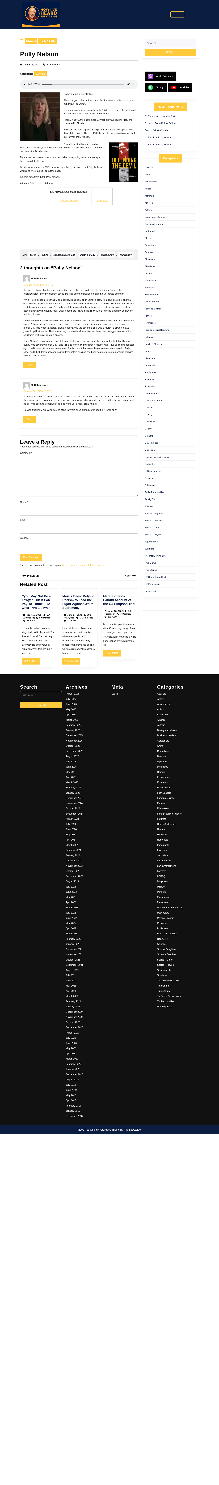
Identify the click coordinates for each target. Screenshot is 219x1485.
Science (149, 506)
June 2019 (71, 1090)
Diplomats (150, 259)
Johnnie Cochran (69, 200)
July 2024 (71, 824)
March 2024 (72, 845)
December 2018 (74, 1116)
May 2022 (71, 923)
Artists (148, 188)
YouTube (184, 87)
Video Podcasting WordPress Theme (98, 1129)
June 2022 (71, 918)
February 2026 (73, 725)
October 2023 (73, 871)
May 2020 (71, 1048)
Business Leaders (154, 224)
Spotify (159, 87)
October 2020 (73, 1022)
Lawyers (31, 40)
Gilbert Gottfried (161, 130)
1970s (33, 254)
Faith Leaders (152, 301)
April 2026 (71, 714)
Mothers (149, 435)
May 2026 (71, 709)
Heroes (148, 351)
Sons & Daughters (154, 513)
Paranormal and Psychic (157, 457)
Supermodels (151, 541)
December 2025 (74, 735)
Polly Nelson (164, 137)
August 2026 (72, 693)
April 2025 (71, 777)
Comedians (150, 245)
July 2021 (71, 975)
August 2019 (72, 1079)
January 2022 (73, 944)
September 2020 (74, 1027)
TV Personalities (153, 584)
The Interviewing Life (155, 555)
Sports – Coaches (154, 520)
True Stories (151, 570)
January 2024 (73, 855)
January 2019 (73, 1110)
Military (148, 428)
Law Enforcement (153, 400)
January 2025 (73, 792)
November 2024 (74, 803)
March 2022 (72, 933)
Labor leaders (152, 393)
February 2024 (73, 850)
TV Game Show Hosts (156, 577)
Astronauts (150, 195)
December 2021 (74, 949)
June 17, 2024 (115, 611)
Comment (26, 452)
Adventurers (151, 181)
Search (179, 14)
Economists (150, 280)
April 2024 (71, 839)
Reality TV (150, 499)
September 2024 (74, 813)
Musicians (150, 450)
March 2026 (72, 719)
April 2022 (71, 928)
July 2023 (71, 886)
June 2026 (71, 704)
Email (24, 520)
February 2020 (73, 1064)
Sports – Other (152, 527)
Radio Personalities (154, 492)
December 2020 (74, 1011)
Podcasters (150, 464)
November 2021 (74, 954)
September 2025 (74, 751)
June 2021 (71, 980)
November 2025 (74, 740)
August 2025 (72, 756)
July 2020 (71, 1037)
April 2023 (71, 902)
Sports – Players (153, 534)
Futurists (149, 337)
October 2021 (73, 959)
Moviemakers (151, 443)
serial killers (107, 254)
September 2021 (74, 964)
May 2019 (71, 1095)
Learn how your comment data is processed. (85, 565)
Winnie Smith (169, 116)
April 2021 (71, 991)
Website (24, 537)
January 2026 (73, 730)
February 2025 (73, 787)
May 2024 (71, 834)
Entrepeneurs (151, 294)
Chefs (148, 238)
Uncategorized (152, 591)
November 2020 (74, 1017)
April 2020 (71, 1053)
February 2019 (73, 1105)
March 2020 (72, 1058)
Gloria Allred (102, 200)
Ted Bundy (126, 254)
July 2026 (71, 699)
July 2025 (71, 761)
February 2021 (73, 1001)
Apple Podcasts (164, 76)
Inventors (149, 379)
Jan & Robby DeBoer (165, 123)
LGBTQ (148, 414)
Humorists (150, 365)
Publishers (150, 485)
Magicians (150, 421)
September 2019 (74, 1074)
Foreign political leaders (157, 330)
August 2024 (72, 818)
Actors (148, 174)
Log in (114, 693)
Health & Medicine (154, 344)
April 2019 (71, 1100)
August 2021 (72, 970)
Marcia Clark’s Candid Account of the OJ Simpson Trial (119, 600)
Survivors (149, 548)
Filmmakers (150, 323)
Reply (30, 365)
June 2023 (71, 891)
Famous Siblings (153, 308)
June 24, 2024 (74, 615)
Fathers (148, 315)
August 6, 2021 (32, 65)
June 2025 (71, 766)
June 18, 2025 (34, 615)
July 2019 (71, 1084)
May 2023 (71, 897)
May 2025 (71, 772)
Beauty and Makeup (155, 217)
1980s (45, 254)
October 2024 (73, 808)
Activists (149, 167)
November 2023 (74, 865)
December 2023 (74, 860)
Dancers (149, 252)
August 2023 (72, 881)
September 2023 (74, 876)
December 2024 (74, 798)
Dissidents (150, 266)
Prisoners (149, 478)
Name (24, 502)
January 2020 (73, 1069)
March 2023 (72, 907)
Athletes (149, 203)
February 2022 (73, 938)
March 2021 (72, 996)
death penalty (87, 254)
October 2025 (73, 745)
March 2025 (72, 782)
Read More (31, 662)
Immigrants (150, 372)
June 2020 (71, 1043)
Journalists (150, 386)
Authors (148, 210)
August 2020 (72, 1032)
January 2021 (73, 1006)
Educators (150, 287)
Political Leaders (153, 471)
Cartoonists (150, 231)
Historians (150, 358)
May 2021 (71, 985)
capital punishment (64, 254)
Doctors (148, 273)
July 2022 (71, 912)
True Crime (150, 563)
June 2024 (71, 829)
